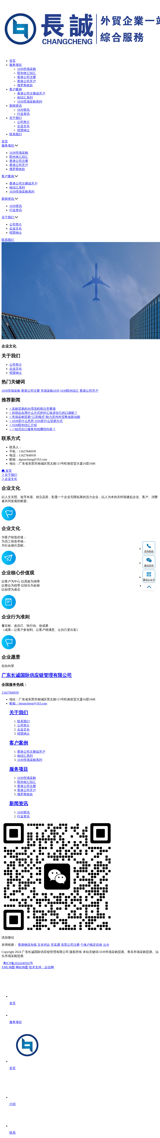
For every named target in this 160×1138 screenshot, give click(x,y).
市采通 (55, 944)
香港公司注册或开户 (31, 93)
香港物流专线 (27, 944)
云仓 (106, 944)
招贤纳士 (23, 130)
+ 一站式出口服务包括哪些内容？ (32, 429)
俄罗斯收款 (25, 85)
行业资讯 (23, 113)
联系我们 (23, 721)
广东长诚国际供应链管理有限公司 (37, 675)
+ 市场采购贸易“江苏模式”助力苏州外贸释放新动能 (44, 417)
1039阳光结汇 (69, 390)
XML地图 (8, 967)
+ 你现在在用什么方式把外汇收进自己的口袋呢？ (43, 412)
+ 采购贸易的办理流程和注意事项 (32, 408)
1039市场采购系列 (29, 101)
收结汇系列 (25, 97)
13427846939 (10, 692)
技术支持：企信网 (41, 967)
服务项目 (18, 769)
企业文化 (23, 126)
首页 (8, 470)
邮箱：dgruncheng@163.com (28, 703)
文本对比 (43, 944)
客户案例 (18, 742)
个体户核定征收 (91, 944)
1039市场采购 (26, 69)
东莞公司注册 (70, 944)
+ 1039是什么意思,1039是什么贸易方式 (36, 421)
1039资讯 (23, 109)
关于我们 (11, 474)
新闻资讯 (18, 803)
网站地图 (22, 967)
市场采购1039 (50, 390)
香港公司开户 (26, 81)
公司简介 (23, 122)
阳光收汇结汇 (26, 73)
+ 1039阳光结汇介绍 (23, 425)
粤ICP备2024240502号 (18, 963)
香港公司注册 (26, 77)
